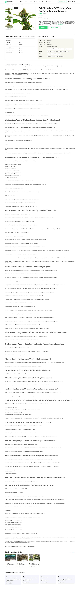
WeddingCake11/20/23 (33, 561)
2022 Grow (8, 561)
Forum (35, 1)
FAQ (39, 1)
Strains (26, 1)
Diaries (21, 1)
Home (6, 4)
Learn (31, 1)
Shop (43, 1)
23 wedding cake (21, 561)
